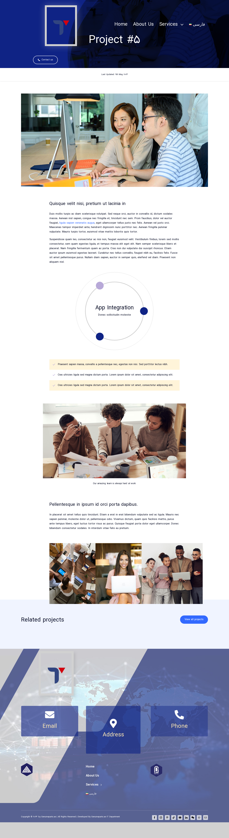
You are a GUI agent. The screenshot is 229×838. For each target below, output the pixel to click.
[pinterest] (167, 817)
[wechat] (192, 817)
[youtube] (180, 817)
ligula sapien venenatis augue (76, 223)
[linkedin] (186, 817)
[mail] (205, 817)
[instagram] (160, 817)
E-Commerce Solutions (114, 308)
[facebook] (154, 817)
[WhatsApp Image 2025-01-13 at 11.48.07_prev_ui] (61, 8)
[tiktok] (173, 817)
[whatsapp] (199, 817)
